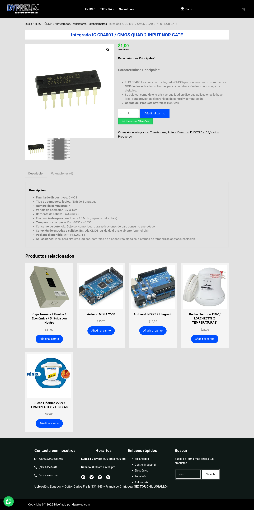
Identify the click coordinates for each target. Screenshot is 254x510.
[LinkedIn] (100, 477)
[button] (108, 50)
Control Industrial (145, 464)
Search (210, 474)
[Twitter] (92, 477)
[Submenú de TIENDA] (114, 9)
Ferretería (140, 476)
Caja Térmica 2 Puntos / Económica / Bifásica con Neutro (49, 318)
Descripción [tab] (36, 173)
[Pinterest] (108, 477)
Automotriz (141, 482)
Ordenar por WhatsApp (137, 121)
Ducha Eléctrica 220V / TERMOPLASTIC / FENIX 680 (49, 405)
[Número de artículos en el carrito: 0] (243, 9)
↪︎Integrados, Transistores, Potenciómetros (81, 24)
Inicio (28, 24)
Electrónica (141, 470)
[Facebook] (83, 477)
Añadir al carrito (154, 113)
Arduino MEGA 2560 (101, 314)
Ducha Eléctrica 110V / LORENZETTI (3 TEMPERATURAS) (205, 318)
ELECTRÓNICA (43, 24)
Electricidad (142, 458)
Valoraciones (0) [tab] (62, 173)
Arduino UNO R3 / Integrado (153, 314)
